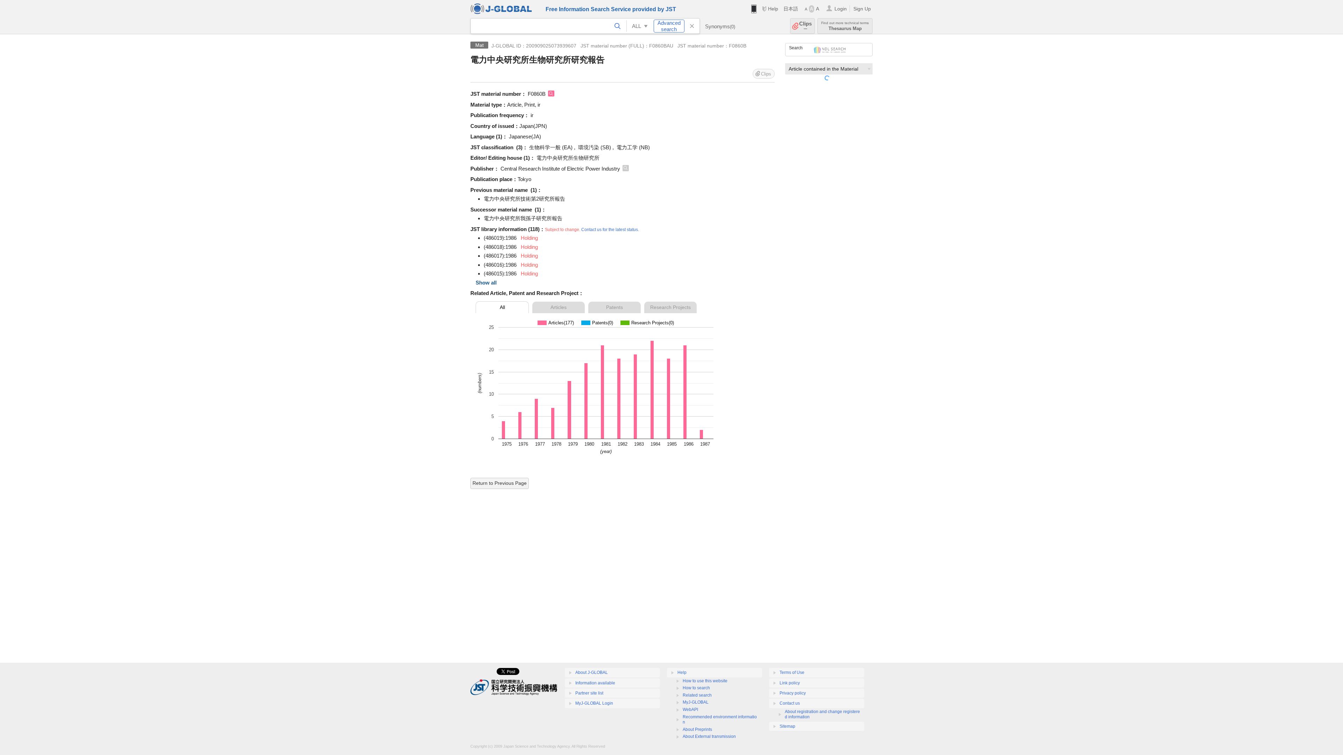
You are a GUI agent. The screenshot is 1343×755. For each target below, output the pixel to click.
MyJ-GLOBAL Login (594, 703)
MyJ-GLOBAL (696, 702)
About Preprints (697, 729)
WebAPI (690, 709)
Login (840, 9)
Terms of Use (792, 672)
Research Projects (670, 307)
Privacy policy (793, 693)
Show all (486, 283)
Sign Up (862, 9)
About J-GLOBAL (591, 672)
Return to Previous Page (499, 483)
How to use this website (705, 680)
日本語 (790, 9)
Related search (697, 695)
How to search (696, 687)
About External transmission (709, 736)
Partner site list (589, 693)
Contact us (790, 703)
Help (773, 9)
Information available (595, 683)
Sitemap (787, 726)
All (502, 307)
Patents (614, 307)
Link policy (790, 683)
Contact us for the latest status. (610, 229)
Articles (558, 307)
